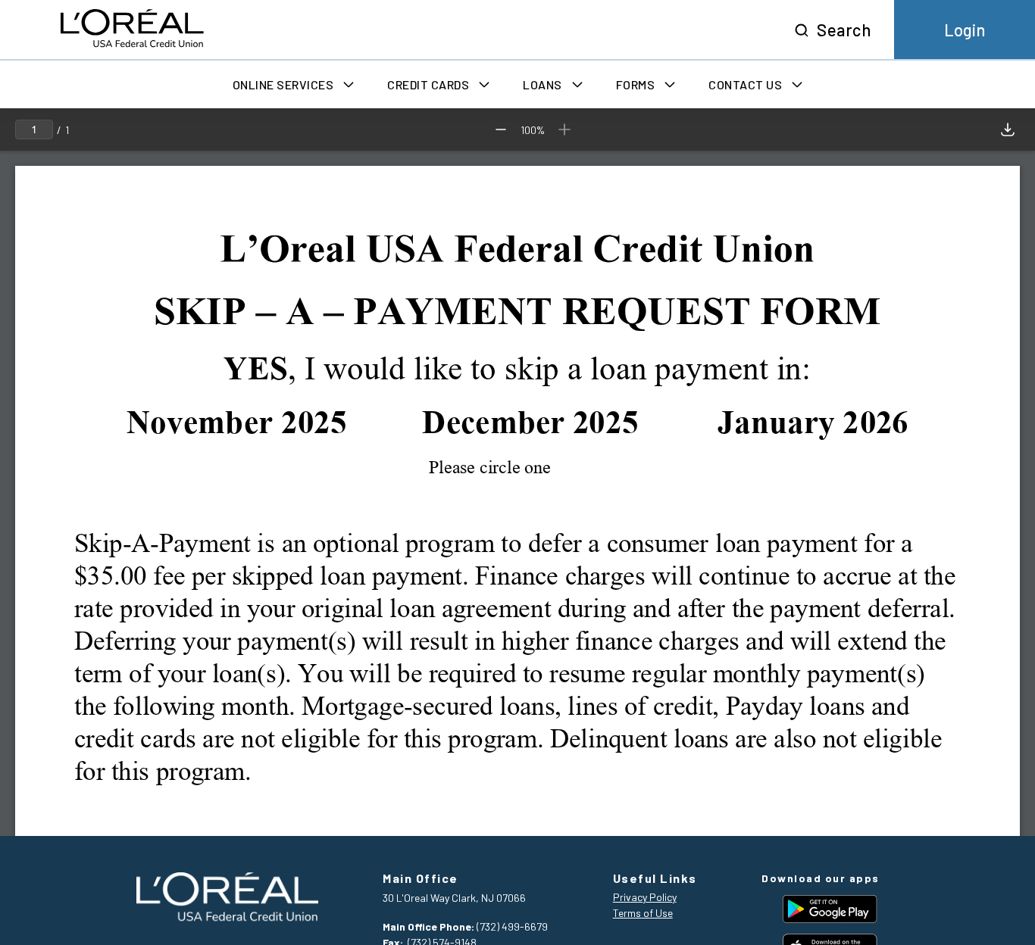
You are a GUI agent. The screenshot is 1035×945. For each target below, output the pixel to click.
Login (964, 29)
